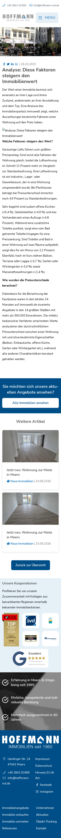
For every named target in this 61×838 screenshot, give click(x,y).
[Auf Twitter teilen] (8, 64)
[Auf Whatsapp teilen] (16, 64)
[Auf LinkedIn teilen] (12, 64)
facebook (45, 785)
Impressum (42, 759)
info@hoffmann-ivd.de (46, 5)
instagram (46, 792)
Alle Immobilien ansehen (30, 403)
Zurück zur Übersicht (30, 565)
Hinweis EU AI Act (44, 775)
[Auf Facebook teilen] (4, 64)
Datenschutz (43, 766)
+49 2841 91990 (16, 5)
